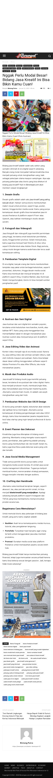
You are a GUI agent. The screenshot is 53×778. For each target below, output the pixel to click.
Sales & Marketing (28, 68)
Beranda (5, 62)
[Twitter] (10, 93)
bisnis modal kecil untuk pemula (14, 652)
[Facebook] (4, 93)
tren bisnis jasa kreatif (32, 676)
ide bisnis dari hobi (10, 658)
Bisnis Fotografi (15, 643)
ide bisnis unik (23, 658)
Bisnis (13, 62)
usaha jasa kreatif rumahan (30, 679)
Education (12, 66)
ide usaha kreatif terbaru (39, 658)
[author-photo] (26, 739)
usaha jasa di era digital (11, 679)
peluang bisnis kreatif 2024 (30, 670)
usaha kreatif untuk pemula (33, 682)
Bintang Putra (12, 88)
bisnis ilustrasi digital (10, 646)
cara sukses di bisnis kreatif (35, 655)
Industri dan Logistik (9, 68)
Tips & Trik (6, 71)
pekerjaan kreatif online (11, 670)
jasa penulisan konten (30, 664)
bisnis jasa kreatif (25, 646)
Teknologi (44, 68)
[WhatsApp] (21, 93)
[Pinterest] (16, 93)
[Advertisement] (26, 26)
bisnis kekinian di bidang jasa (13, 649)
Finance (36, 66)
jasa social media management (13, 667)
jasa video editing (31, 667)
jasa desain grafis (9, 661)
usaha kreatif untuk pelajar (12, 682)
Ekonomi (19, 66)
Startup (37, 68)
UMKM (13, 71)
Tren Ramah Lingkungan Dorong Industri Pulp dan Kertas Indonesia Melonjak (13, 716)
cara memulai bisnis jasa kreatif (14, 655)
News (19, 68)
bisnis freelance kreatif (30, 643)
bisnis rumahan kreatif (34, 652)
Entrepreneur (28, 66)
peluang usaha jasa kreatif (35, 673)
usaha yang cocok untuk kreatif (14, 684)
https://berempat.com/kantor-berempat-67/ (26, 746)
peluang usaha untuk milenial (13, 676)
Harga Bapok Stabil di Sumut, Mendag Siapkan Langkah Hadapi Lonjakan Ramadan (39, 716)
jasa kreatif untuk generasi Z (26, 661)
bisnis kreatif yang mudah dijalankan (37, 649)
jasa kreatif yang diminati (12, 664)
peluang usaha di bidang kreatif (14, 673)
